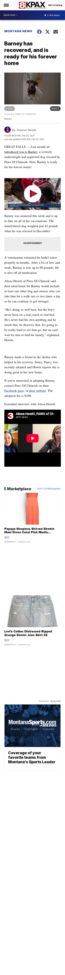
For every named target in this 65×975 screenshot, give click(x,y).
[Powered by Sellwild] (55, 701)
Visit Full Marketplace (49, 489)
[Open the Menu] (6, 5)
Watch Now (54, 5)
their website (37, 390)
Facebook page (14, 390)
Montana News (18, 31)
